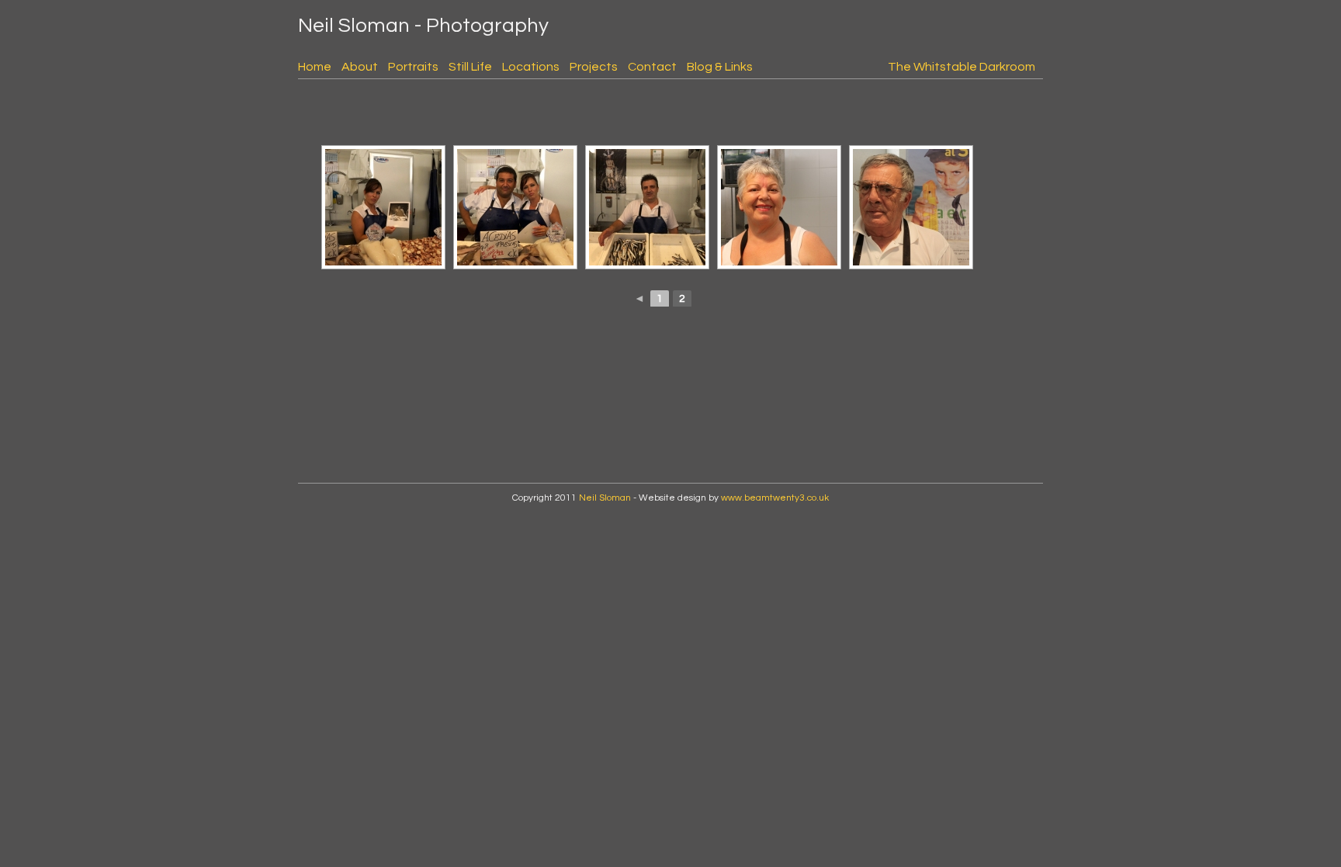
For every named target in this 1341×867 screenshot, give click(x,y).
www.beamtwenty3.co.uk (775, 498)
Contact (652, 67)
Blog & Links (720, 67)
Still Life (470, 67)
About (359, 67)
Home (314, 67)
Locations (531, 67)
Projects (594, 67)
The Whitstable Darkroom (961, 67)
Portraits (413, 67)
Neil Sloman (605, 498)
